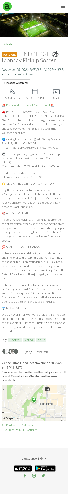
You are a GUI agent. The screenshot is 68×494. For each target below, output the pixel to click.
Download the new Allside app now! (28, 105)
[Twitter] (43, 475)
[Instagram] (34, 475)
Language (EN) (32, 458)
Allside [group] (8, 44)
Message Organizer (16, 82)
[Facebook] (25, 475)
